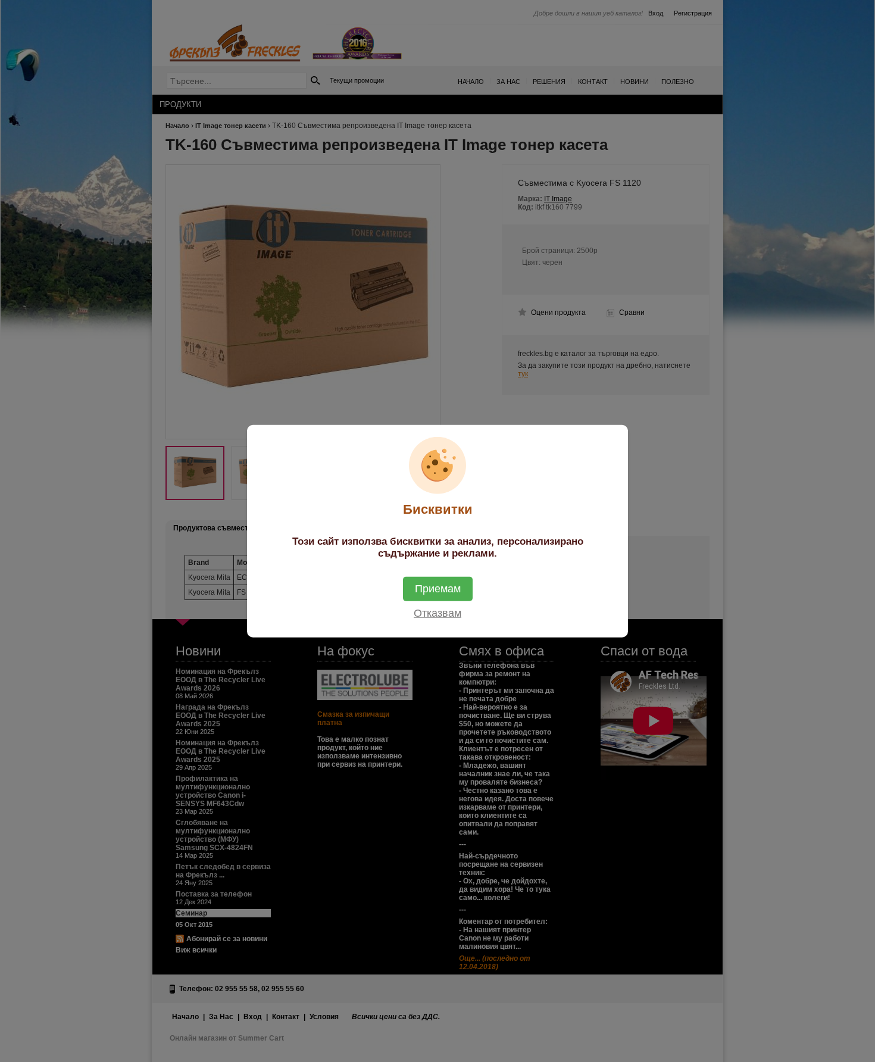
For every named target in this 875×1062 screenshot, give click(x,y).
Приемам (438, 588)
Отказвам (437, 613)
